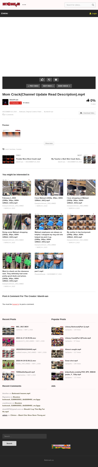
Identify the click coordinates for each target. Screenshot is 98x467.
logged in (15, 304)
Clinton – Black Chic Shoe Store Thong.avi (28, 415)
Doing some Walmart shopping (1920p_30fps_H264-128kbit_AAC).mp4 (14, 234)
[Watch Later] (56, 80)
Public (39, 112)
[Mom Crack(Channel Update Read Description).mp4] (16, 187)
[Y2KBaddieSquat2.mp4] (8, 375)
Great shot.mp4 (71, 361)
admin (4, 415)
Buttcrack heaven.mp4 (21, 393)
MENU (5, 13)
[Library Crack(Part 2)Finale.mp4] (57, 341)
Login (94, 13)
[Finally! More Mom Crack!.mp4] (24, 161)
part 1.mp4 (39, 271)
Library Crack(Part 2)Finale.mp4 (78, 338)
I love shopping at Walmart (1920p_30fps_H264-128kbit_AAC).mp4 (78, 200)
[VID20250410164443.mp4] (8, 353)
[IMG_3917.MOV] (8, 330)
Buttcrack (22, 112)
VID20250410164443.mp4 (26, 349)
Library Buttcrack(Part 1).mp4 (77, 327)
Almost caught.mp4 (73, 349)
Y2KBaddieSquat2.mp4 (25, 372)
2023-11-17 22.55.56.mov (26, 338)
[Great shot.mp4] (57, 364)
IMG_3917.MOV (22, 327)
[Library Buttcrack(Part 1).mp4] (57, 330)
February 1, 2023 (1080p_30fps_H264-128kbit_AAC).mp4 (10, 200)
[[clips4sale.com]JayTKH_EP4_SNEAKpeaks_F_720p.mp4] (57, 375)
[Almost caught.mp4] (57, 353)
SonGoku (12, 149)
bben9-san (14, 100)
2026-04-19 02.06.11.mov (26, 361)
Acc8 (7, 149)
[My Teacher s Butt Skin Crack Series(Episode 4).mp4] (73, 161)
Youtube (19, 149)
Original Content (31, 112)
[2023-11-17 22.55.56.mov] (8, 341)
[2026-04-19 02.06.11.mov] (8, 364)
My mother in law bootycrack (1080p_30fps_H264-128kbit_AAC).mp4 (78, 234)
